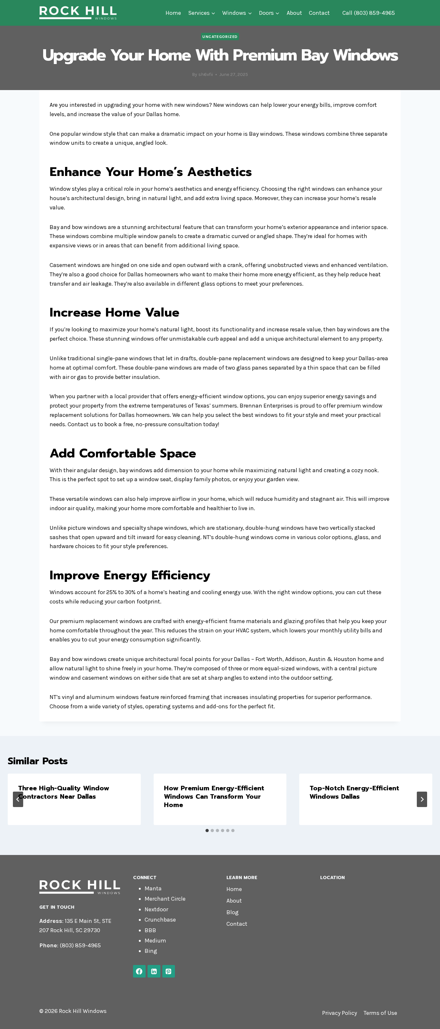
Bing (151, 950)
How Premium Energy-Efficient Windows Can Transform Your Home (214, 796)
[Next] (422, 799)
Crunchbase (160, 919)
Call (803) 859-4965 (368, 12)
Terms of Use (380, 1012)
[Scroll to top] (425, 1017)
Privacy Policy (339, 1012)
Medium (155, 940)
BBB (150, 930)
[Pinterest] (168, 971)
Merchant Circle (165, 898)
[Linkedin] (154, 971)
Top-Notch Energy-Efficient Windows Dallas (354, 792)
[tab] (207, 830)
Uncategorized (220, 36)
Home (173, 12)
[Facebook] (139, 971)
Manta (153, 888)
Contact (319, 12)
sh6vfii (205, 74)
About (294, 12)
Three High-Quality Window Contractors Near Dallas (63, 792)
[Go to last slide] (18, 799)
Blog (232, 912)
